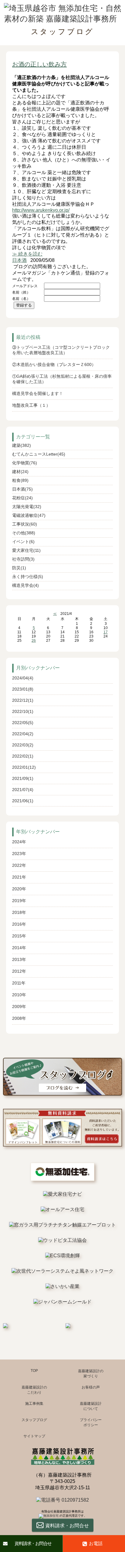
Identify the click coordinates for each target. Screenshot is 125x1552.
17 (105, 632)
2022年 (19, 865)
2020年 (19, 888)
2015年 (19, 935)
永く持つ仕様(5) (27, 576)
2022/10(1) (22, 711)
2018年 (19, 912)
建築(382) (21, 445)
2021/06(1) (22, 800)
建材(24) (20, 471)
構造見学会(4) (25, 585)
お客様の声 (91, 1387)
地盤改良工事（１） (31, 405)
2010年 (19, 994)
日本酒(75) (22, 489)
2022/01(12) (24, 767)
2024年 (19, 841)
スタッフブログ (34, 1420)
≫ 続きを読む (27, 253)
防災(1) (19, 567)
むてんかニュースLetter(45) (38, 454)
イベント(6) (23, 541)
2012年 (19, 971)
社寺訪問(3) (23, 559)
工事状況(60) (24, 524)
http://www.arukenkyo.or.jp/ (40, 210)
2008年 (19, 1018)
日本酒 (19, 260)
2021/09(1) (22, 778)
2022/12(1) (22, 700)
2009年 (19, 1006)
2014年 (19, 947)
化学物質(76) (24, 462)
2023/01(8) (22, 689)
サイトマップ (34, 1436)
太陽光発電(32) (26, 506)
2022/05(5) (22, 722)
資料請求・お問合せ (33, 1543)
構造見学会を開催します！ (37, 393)
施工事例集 (34, 1403)
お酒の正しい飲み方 (39, 64)
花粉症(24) (22, 497)
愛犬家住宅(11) (26, 550)
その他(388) (23, 532)
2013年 (19, 959)
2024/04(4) (22, 678)
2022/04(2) (22, 733)
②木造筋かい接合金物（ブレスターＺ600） (54, 364)
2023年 (19, 853)
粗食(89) (20, 480)
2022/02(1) (22, 756)
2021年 (19, 877)
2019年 (19, 900)
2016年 (19, 924)
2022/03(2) (22, 745)
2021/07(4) (22, 789)
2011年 (18, 983)
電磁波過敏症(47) (29, 515)
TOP (34, 1371)
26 (34, 640)
